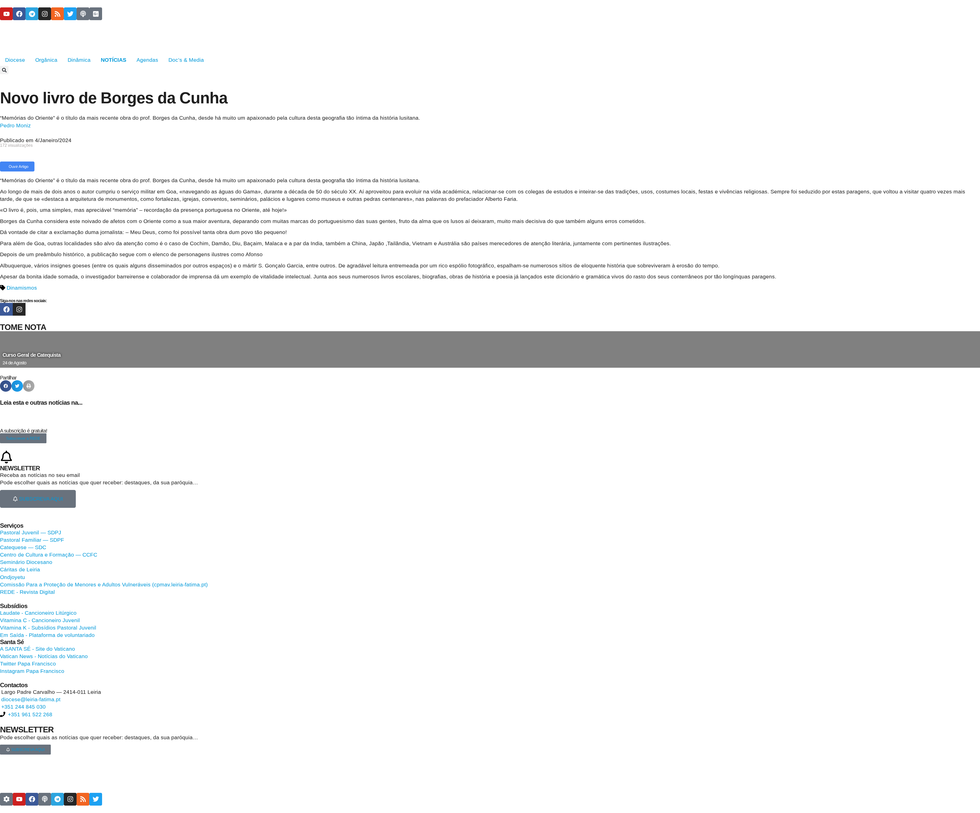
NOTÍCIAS (113, 60)
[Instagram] (44, 13)
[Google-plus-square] (95, 13)
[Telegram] (32, 13)
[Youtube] (6, 13)
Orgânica (46, 60)
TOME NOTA (23, 327)
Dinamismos (22, 288)
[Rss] (57, 13)
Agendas (147, 60)
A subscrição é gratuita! (23, 431)
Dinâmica (79, 60)
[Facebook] (19, 13)
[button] (4, 70)
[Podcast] (83, 13)
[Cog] (6, 799)
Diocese (15, 60)
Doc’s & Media (186, 60)
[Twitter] (70, 13)
